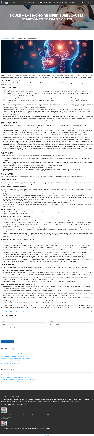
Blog (82, 2)
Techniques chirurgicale (60, 2)
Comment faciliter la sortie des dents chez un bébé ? (15, 375)
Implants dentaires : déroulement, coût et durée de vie (15, 354)
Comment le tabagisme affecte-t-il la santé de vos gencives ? (17, 361)
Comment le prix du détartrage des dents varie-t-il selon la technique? (73, 312)
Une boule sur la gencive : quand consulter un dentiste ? (16, 358)
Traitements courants (7, 38)
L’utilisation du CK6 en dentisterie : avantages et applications (18, 312)
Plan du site (47, 435)
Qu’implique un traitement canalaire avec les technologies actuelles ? (19, 379)
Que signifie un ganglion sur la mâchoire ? (12, 363)
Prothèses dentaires (30, 2)
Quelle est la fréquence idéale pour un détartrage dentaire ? (17, 377)
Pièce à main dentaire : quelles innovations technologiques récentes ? (19, 382)
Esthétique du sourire (45, 2)
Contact (89, 2)
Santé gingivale (74, 2)
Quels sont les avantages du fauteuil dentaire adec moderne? (17, 356)
